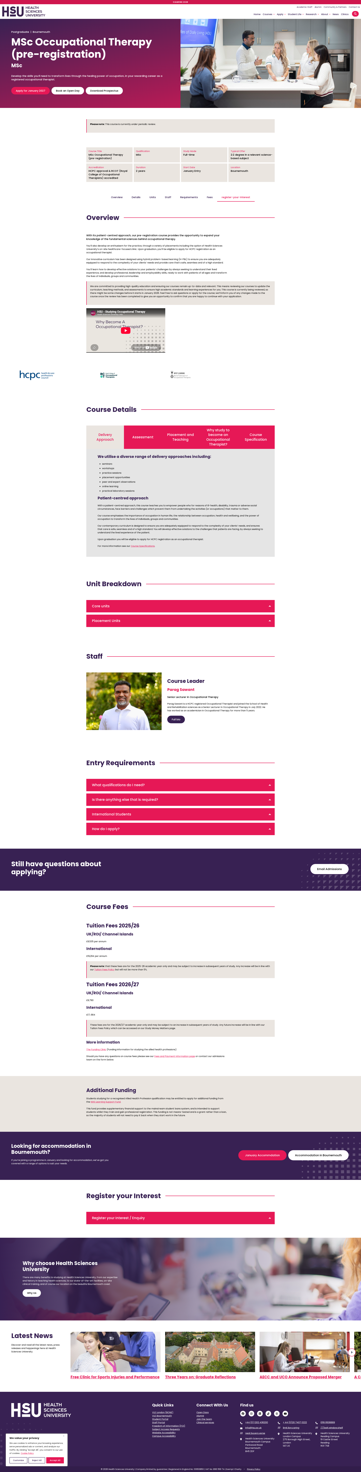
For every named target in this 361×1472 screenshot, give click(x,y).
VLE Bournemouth (162, 1415)
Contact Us (354, 7)
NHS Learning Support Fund (106, 1101)
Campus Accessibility (164, 1436)
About (324, 14)
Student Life (294, 14)
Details (136, 197)
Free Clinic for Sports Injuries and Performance (115, 1377)
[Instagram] (251, 1413)
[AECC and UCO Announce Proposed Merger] (305, 1352)
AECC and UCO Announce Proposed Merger (301, 1377)
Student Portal (160, 1419)
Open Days (202, 1412)
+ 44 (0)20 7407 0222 (295, 1422)
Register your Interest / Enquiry (118, 1218)
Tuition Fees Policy (104, 969)
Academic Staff (304, 7)
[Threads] (277, 1413)
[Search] (355, 14)
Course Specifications (143, 546)
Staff (168, 197)
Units (152, 197)
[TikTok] (268, 1413)
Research (311, 14)
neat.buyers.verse (255, 1433)
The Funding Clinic (96, 1049)
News (336, 14)
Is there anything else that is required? (125, 799)
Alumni (318, 7)
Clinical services (205, 1422)
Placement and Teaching (180, 437)
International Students (111, 814)
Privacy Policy (253, 1469)
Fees (210, 197)
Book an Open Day (68, 90)
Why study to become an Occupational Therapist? (218, 437)
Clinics (345, 14)
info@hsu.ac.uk (253, 1427)
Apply (280, 14)
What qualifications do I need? (118, 785)
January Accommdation (262, 1155)
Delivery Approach (105, 437)
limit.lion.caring (291, 1427)
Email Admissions (329, 869)
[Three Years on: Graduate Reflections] (210, 1352)
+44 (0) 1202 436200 (256, 1422)
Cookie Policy (27, 1453)
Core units (101, 606)
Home (257, 14)
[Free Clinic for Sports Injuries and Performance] (116, 1352)
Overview (117, 197)
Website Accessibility (164, 1432)
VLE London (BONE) (162, 1412)
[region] (37, 1449)
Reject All (37, 1460)
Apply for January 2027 (30, 90)
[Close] (64, 1436)
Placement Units (106, 620)
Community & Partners (335, 7)
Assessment (142, 437)
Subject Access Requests (166, 1429)
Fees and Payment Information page (174, 1056)
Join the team (204, 1419)
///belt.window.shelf (332, 1427)
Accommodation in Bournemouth (318, 1155)
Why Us (31, 1293)
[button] (351, 1352)
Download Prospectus (104, 90)
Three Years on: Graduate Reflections (200, 1377)
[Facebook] (243, 1413)
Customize (18, 1460)
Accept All (55, 1460)
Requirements (189, 197)
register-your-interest (236, 197)
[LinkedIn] (260, 1413)
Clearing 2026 (180, 2)
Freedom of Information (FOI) (168, 1426)
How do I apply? (106, 829)
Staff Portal (158, 1422)
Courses (267, 14)
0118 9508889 (328, 1422)
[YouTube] (285, 1413)
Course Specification (256, 437)
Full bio (176, 719)
